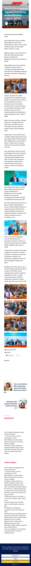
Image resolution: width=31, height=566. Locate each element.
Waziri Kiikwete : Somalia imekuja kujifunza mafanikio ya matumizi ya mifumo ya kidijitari (13, 442)
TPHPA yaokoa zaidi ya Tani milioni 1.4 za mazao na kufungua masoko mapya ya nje (14, 498)
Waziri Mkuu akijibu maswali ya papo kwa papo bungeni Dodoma (15, 526)
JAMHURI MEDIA (11, 5)
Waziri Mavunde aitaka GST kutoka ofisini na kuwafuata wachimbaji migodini (13, 451)
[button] (28, 4)
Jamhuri (11, 23)
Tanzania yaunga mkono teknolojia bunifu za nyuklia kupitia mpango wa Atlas (14, 504)
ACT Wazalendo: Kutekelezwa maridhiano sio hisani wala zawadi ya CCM (14, 510)
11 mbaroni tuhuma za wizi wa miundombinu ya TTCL (12, 472)
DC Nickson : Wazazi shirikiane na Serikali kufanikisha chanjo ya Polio (13, 482)
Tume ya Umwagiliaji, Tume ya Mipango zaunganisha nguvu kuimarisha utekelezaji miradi (15, 531)
